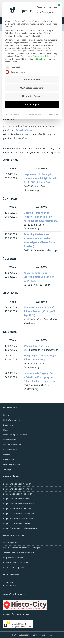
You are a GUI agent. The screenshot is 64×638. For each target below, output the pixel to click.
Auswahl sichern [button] (32, 79)
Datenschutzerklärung (42, 56)
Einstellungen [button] (42, 59)
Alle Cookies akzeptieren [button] (32, 88)
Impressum (53, 115)
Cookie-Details (12, 115)
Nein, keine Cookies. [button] (32, 96)
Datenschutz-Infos (33, 115)
